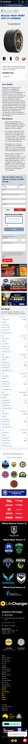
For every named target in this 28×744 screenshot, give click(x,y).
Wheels (4, 667)
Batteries (4, 676)
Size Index (4, 704)
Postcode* (4, 204)
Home (4, 10)
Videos (4, 699)
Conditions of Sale (19, 737)
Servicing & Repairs (6, 680)
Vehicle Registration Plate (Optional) (8, 237)
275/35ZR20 (22, 373)
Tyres (3, 656)
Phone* (10, 194)
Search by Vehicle (6, 657)
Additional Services (6, 686)
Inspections (4, 678)
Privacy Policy (9, 255)
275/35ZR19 (22, 317)
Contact (4, 690)
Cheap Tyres (5, 710)
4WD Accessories (6, 674)
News (3, 695)
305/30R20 (23, 411)
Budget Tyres (5, 708)
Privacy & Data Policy (10, 737)
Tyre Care (4, 663)
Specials (4, 688)
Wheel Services (5, 684)
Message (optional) (7, 243)
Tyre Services (5, 682)
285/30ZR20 (22, 392)
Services (4, 673)
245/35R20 (23, 336)
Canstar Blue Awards (7, 706)
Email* (4, 199)
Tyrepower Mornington (15, 5)
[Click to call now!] (19, 2)
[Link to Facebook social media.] (12, 740)
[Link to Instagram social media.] (15, 740)
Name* (4, 189)
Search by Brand (6, 661)
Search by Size (5, 659)
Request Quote (7, 260)
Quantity (21, 185)
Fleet (3, 694)
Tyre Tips (4, 665)
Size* (3, 185)
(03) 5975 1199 (9, 622)
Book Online (5, 692)
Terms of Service (19, 255)
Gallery (4, 697)
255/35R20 (23, 355)
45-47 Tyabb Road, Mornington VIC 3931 (15, 619)
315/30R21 (23, 430)
